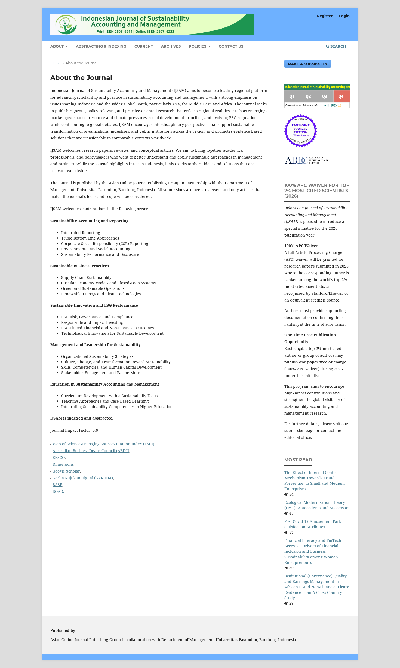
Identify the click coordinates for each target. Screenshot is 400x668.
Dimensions (63, 464)
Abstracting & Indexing (101, 46)
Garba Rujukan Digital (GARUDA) (83, 477)
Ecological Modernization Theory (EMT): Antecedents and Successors (316, 505)
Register (325, 16)
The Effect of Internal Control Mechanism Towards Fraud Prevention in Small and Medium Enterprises (314, 480)
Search (337, 46)
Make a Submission (307, 64)
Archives (171, 46)
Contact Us (231, 46)
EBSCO (59, 457)
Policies (198, 46)
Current (143, 46)
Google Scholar (66, 471)
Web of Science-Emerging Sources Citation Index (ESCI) (103, 443)
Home (56, 63)
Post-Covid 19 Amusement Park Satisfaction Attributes (312, 524)
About (57, 46)
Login (344, 16)
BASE (57, 484)
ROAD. (58, 491)
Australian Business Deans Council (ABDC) (91, 450)
